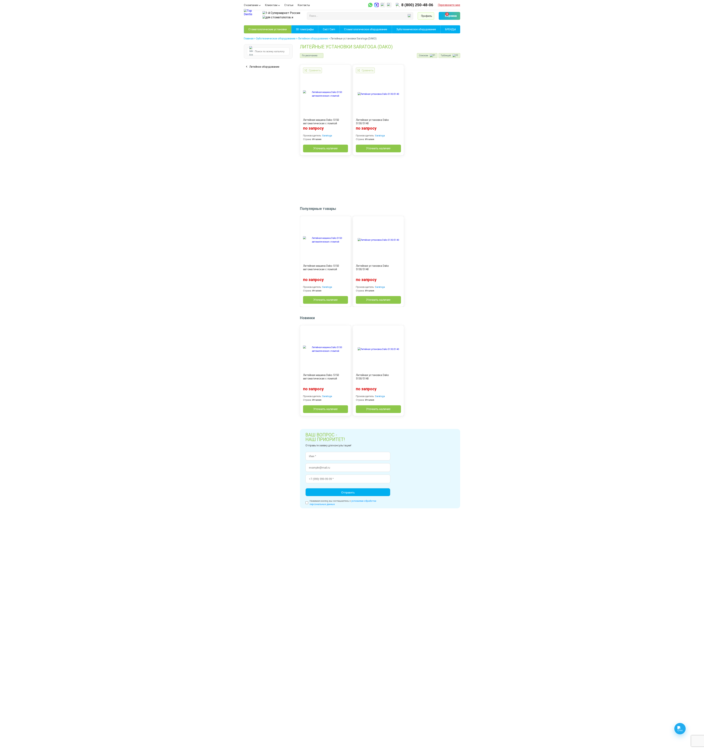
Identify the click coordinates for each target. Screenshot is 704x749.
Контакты (304, 5)
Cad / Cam (329, 29)
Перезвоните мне (449, 5)
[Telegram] (376, 5)
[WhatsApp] (370, 5)
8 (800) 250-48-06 (417, 5)
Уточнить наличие (325, 148)
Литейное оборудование (264, 66)
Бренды (450, 29)
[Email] (383, 5)
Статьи (288, 5)
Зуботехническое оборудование (416, 29)
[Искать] (409, 16)
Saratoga (327, 135)
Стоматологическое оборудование (365, 29)
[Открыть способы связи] (680, 728)
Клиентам (271, 5)
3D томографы (305, 29)
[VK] (389, 5)
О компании (251, 5)
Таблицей (446, 55)
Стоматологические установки (267, 29)
